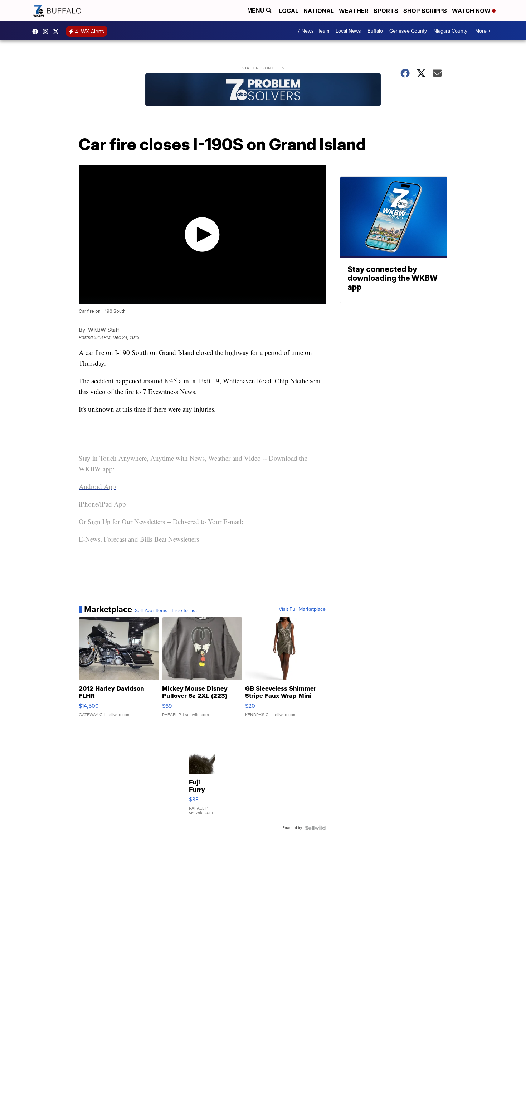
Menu (256, 11)
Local (288, 10)
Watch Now (472, 10)
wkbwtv (37, 31)
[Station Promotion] (263, 90)
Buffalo (375, 31)
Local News (348, 31)
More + (483, 31)
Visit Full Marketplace (302, 609)
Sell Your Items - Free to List (166, 610)
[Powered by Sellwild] (315, 827)
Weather (354, 10)
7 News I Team (313, 31)
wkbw (47, 31)
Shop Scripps (425, 10)
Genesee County (408, 31)
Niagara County (450, 31)
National (318, 10)
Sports (386, 10)
